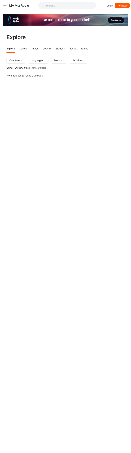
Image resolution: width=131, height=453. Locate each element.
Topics (84, 48)
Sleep (27, 68)
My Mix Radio (19, 5)
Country (47, 48)
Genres (23, 48)
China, (9, 68)
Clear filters (40, 68)
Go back (38, 75)
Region (35, 48)
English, (18, 68)
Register (122, 5)
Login (110, 5)
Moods (58, 60)
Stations (60, 48)
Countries (14, 60)
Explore (10, 48)
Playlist (73, 48)
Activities (77, 60)
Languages (37, 60)
